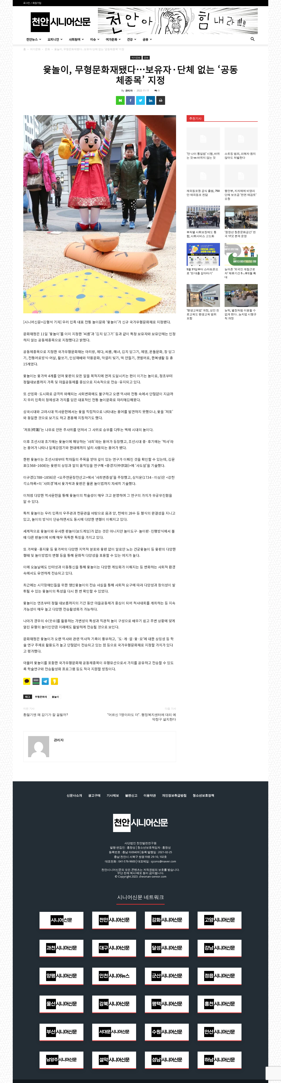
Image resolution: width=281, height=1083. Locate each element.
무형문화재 (41, 696)
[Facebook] (130, 100)
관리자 (129, 90)
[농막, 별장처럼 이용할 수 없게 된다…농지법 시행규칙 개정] (241, 295)
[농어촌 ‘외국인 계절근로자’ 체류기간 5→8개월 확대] (241, 254)
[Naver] (120, 100)
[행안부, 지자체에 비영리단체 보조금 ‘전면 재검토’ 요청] (241, 176)
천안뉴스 (32, 39)
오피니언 (53, 39)
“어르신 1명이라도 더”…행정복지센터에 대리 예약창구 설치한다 (141, 717)
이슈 (93, 39)
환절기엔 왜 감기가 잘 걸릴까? (45, 715)
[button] (252, 40)
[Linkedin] (150, 100)
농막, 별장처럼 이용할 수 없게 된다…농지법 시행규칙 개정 (240, 314)
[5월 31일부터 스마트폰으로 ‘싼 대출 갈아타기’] (203, 254)
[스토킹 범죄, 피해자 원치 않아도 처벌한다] (241, 138)
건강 (130, 39)
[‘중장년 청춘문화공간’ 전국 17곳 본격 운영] (241, 217)
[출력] (160, 100)
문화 (47, 49)
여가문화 (111, 39)
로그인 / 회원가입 (32, 3)
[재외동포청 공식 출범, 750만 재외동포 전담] (203, 176)
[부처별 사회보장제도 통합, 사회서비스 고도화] (203, 217)
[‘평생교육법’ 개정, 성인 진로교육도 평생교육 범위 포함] (203, 295)
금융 (145, 39)
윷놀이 (55, 696)
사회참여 (74, 39)
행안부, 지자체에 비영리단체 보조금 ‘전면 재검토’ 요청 (240, 194)
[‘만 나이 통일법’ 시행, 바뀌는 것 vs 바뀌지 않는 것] (203, 138)
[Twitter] (140, 100)
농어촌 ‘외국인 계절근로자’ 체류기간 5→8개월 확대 (240, 273)
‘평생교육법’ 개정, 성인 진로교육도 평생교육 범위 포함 (203, 314)
